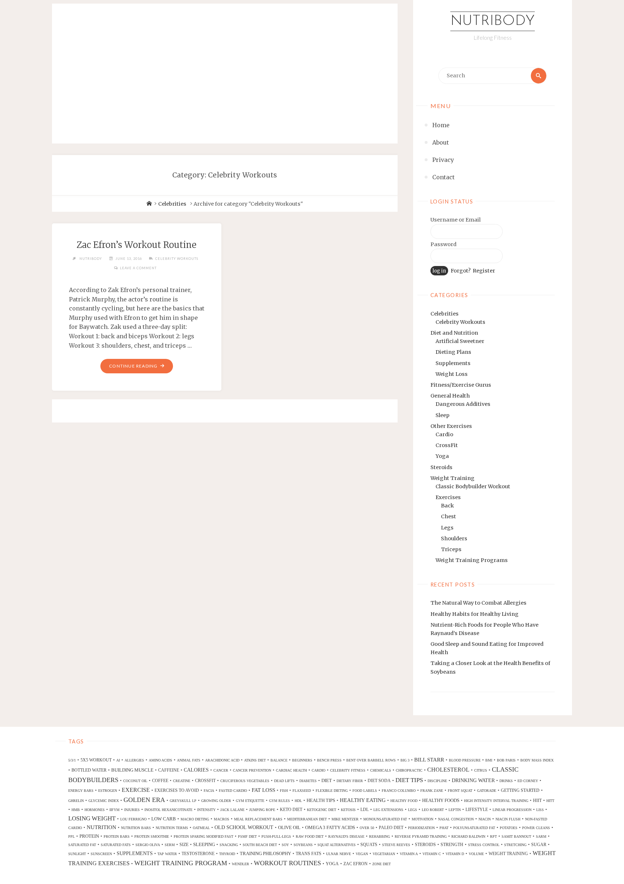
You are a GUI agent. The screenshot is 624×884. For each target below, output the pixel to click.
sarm (541, 836)
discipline (437, 781)
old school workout (243, 827)
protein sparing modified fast (203, 836)
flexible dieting (332, 791)
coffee (160, 780)
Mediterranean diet (307, 819)
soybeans (303, 845)
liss (540, 810)
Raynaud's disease (346, 836)
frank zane (431, 791)
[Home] (149, 204)
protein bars (117, 836)
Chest (448, 516)
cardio (318, 770)
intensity (206, 810)
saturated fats (116, 845)
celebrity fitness (347, 770)
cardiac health (291, 770)
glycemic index (103, 801)
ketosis (348, 810)
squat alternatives (336, 845)
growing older (216, 801)
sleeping (204, 844)
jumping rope (262, 810)
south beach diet (260, 845)
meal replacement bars (258, 819)
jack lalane (232, 810)
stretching (515, 845)
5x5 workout (96, 760)
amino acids (160, 760)
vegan (362, 854)
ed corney (527, 781)
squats (368, 844)
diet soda (379, 780)
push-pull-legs (276, 836)
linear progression (512, 810)
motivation (422, 819)
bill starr (429, 760)
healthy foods (440, 800)
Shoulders (454, 538)
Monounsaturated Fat (385, 819)
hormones (94, 810)
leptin (454, 810)
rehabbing (379, 836)
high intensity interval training (496, 801)
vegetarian (384, 854)
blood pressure (465, 760)
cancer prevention (252, 770)
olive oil (289, 827)
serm (170, 845)
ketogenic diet (321, 810)
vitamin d (455, 854)
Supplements (453, 363)
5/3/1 (72, 760)
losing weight (92, 818)
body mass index (537, 760)
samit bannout (516, 836)
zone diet (381, 864)
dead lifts (284, 781)
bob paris (506, 760)
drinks (506, 781)
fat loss (263, 790)
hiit (537, 800)
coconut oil (135, 781)
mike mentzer (345, 819)
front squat (460, 791)
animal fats (188, 760)
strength (452, 844)
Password (443, 244)
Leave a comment (138, 268)
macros (221, 819)
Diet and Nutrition (454, 333)
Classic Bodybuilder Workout (473, 486)
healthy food (403, 801)
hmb (76, 810)
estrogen (107, 791)
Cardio (444, 434)
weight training (508, 853)
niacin (484, 819)
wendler (240, 864)
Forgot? (461, 270)
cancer (220, 770)
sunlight (77, 854)
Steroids (441, 467)
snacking (229, 845)
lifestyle (476, 809)
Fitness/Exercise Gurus (460, 385)
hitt (550, 801)
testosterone (198, 853)
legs (412, 810)
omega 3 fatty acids (330, 827)
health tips (321, 800)
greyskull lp (183, 801)
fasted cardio (233, 791)
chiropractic (409, 770)
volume (476, 854)
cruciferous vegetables (244, 781)
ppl (71, 836)
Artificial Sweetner (460, 341)
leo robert (433, 810)
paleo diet (391, 827)
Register (484, 270)
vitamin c (431, 854)
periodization (421, 828)
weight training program (180, 863)
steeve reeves (396, 845)
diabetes (308, 781)
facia (209, 791)
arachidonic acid (222, 760)
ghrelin (76, 801)
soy (285, 845)
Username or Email (455, 219)
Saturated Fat (82, 845)
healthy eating (363, 800)
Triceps (451, 549)
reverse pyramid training (421, 836)
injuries (132, 810)
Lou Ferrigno (133, 819)
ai (118, 760)
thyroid (227, 854)
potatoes (508, 828)
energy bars (81, 791)
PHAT (443, 828)
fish (284, 791)
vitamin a (409, 854)
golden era (144, 799)
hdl (298, 801)
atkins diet (255, 760)
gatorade (486, 791)
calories (196, 770)
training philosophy (265, 853)
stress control (483, 845)
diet (326, 780)
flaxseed (301, 791)
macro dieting (195, 819)
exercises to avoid (177, 790)
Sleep (443, 415)
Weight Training (452, 478)
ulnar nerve (338, 854)
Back (447, 505)
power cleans (536, 828)
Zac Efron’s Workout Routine (136, 244)
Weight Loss (452, 374)
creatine (181, 781)
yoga (332, 863)
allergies (134, 760)
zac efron (355, 863)
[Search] (538, 75)
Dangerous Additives (463, 404)
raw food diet (310, 836)
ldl (364, 809)
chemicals (380, 770)
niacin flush (507, 819)
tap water (167, 854)
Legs (447, 527)
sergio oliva (147, 845)
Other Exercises (451, 426)
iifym (114, 810)
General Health (450, 395)
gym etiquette (250, 801)
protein (89, 836)
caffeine (168, 770)
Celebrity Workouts (460, 322)
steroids (425, 844)
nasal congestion (456, 819)
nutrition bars (136, 828)
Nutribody (492, 21)
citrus (480, 770)
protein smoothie (151, 836)
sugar (538, 844)
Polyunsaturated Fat (474, 828)
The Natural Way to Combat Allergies (478, 603)
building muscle (132, 770)
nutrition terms (172, 828)
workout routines (287, 863)
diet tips (409, 780)
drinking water (473, 780)
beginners (302, 760)
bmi (488, 760)
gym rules (279, 801)
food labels (364, 791)
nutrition (101, 827)
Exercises (448, 497)
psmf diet (247, 836)
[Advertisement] (225, 65)
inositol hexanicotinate (168, 810)
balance (278, 760)
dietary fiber (350, 781)
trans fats (308, 853)
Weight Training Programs (472, 560)
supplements (135, 853)
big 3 (405, 760)
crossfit (205, 780)
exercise (136, 790)
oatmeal (201, 828)
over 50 (367, 828)
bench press (329, 760)
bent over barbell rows (371, 760)
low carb (163, 818)
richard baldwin (468, 836)
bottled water (89, 770)
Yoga (442, 456)
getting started (520, 790)
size (183, 844)
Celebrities (444, 313)
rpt (493, 836)
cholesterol (448, 770)
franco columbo (399, 791)
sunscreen (101, 854)
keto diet (291, 809)
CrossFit (447, 445)
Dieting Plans (453, 352)
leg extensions (388, 810)
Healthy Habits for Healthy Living (474, 614)
